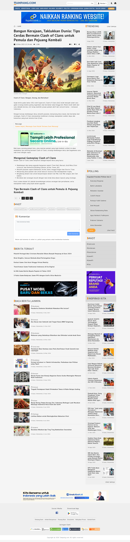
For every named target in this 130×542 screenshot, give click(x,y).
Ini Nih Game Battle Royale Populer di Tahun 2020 (32, 271)
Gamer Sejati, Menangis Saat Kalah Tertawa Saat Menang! (36, 126)
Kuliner (35, 400)
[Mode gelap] (112, 3)
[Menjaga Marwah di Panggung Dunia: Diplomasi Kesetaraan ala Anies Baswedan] (109, 337)
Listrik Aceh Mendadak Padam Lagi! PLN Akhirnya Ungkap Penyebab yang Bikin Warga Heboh (94, 139)
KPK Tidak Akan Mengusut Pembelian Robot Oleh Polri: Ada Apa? (94, 471)
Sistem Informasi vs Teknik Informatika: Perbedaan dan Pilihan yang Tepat (54, 363)
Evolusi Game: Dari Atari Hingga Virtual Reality (31, 262)
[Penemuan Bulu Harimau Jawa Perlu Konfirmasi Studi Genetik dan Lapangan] (22, 350)
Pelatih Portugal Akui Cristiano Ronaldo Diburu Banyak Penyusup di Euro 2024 (42, 254)
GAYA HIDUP (44, 8)
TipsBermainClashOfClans (37, 209)
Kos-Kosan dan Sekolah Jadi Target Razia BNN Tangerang (52, 322)
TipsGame (51, 209)
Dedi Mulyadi (94, 205)
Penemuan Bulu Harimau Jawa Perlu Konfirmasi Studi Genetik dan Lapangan (55, 349)
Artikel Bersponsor (50, 519)
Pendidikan (36, 360)
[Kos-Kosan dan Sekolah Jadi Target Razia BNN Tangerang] (22, 323)
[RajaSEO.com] (84, 529)
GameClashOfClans (21, 209)
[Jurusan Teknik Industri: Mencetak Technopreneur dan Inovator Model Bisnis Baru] (109, 95)
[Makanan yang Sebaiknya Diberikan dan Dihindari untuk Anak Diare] (22, 336)
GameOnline (61, 209)
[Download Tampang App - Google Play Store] (73, 513)
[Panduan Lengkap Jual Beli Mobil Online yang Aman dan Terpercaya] (109, 124)
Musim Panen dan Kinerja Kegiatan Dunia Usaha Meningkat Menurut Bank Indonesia (56, 376)
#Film (89, 264)
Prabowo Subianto (96, 220)
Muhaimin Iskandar (96, 191)
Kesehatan (36, 306)
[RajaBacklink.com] (35, 529)
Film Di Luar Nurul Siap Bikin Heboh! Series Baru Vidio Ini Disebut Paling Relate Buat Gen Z (94, 110)
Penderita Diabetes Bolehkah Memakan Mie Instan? (50, 308)
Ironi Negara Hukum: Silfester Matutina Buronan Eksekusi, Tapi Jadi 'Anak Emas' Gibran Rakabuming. (95, 367)
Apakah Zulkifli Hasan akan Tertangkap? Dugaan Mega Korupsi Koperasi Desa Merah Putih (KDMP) (94, 322)
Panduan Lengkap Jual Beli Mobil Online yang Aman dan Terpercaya (93, 123)
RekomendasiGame (73, 209)
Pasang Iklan (62, 519)
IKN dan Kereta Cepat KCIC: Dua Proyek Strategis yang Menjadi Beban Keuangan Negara (95, 456)
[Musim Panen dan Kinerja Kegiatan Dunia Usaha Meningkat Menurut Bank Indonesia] (22, 377)
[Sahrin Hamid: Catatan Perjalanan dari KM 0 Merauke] (109, 382)
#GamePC (90, 256)
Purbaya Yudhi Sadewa (98, 201)
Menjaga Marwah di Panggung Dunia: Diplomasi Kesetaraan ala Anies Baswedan (95, 337)
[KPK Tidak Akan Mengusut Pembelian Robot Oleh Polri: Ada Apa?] (109, 471)
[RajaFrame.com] (45, 529)
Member (102, 3)
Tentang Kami (39, 519)
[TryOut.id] (94, 529)
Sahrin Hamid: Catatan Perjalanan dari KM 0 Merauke (95, 380)
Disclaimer (70, 519)
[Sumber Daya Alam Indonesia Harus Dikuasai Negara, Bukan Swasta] (109, 441)
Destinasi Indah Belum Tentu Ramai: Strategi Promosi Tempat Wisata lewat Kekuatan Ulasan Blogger (95, 307)
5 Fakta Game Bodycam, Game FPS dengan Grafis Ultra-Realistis (37, 275)
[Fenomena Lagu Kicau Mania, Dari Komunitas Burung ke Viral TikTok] (109, 80)
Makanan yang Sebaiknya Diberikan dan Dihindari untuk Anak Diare (56, 335)
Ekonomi (35, 373)
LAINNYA (111, 8)
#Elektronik (91, 244)
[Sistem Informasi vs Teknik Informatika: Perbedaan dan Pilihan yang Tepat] (22, 363)
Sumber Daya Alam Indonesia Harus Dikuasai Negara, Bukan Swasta (94, 440)
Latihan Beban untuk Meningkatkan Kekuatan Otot (50, 416)
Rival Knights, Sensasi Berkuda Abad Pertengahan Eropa (34, 258)
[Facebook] (57, 512)
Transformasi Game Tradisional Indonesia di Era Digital (34, 267)
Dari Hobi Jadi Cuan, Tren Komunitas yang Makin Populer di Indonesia (94, 64)
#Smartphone (91, 252)
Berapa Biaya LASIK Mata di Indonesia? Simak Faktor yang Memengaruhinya (94, 34)
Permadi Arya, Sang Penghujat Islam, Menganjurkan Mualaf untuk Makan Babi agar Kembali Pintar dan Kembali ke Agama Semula (95, 397)
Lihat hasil (111, 230)
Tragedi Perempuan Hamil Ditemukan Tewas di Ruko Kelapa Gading (55, 389)
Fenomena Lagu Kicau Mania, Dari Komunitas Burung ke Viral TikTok (95, 79)
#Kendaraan (91, 248)
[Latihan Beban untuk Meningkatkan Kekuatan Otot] (22, 417)
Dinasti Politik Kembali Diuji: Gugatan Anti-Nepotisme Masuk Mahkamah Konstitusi (94, 352)
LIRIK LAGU (35, 8)
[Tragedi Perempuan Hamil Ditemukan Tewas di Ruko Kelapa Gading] (22, 390)
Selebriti (35, 427)
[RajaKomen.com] (55, 529)
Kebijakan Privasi (81, 519)
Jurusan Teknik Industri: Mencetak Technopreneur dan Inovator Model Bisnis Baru (94, 95)
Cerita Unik (36, 347)
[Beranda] (115, 3)
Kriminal (35, 320)
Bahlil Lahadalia (96, 186)
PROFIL (17, 8)
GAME (19, 26)
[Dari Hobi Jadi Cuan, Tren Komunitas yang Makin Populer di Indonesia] (109, 65)
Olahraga (35, 414)
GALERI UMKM (100, 8)
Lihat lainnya (111, 26)
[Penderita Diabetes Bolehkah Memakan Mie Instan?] (22, 309)
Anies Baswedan (96, 225)
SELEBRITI (59, 8)
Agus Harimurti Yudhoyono (99, 215)
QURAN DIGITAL (89, 8)
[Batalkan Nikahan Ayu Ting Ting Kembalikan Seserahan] (22, 431)
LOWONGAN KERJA (77, 8)
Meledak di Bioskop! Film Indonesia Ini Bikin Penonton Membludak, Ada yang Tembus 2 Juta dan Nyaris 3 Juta (94, 154)
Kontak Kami (91, 519)
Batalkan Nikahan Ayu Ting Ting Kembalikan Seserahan (51, 430)
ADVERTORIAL (25, 8)
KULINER (52, 8)
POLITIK (67, 8)
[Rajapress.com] (74, 529)
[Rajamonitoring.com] (65, 529)
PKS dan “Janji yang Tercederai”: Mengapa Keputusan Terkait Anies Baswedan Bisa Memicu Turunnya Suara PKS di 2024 (95, 412)
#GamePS (90, 260)
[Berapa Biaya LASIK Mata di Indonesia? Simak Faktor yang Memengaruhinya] (109, 35)
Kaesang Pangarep (96, 181)
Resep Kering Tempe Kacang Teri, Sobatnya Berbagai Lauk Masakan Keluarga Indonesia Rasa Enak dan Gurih (55, 403)
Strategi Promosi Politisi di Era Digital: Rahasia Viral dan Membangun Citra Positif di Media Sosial (94, 426)
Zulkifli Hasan (95, 196)
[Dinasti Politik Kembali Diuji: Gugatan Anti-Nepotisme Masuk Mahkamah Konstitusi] (109, 352)
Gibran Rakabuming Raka (99, 210)
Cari (92, 3)
